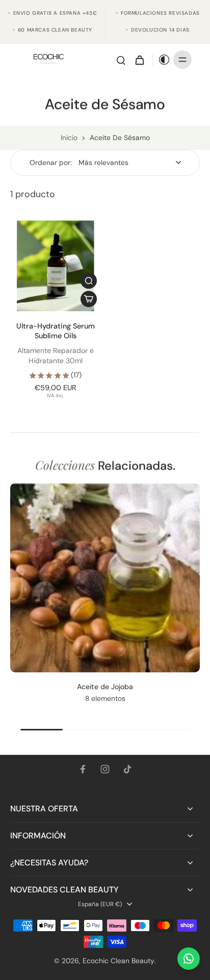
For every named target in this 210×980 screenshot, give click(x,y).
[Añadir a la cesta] (89, 299)
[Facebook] (82, 769)
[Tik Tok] (127, 769)
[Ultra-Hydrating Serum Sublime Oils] (55, 266)
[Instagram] (105, 769)
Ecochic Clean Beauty (118, 960)
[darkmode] (161, 59)
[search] (121, 59)
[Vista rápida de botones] (89, 281)
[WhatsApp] (188, 958)
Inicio (69, 137)
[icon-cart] (139, 59)
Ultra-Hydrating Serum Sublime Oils (55, 330)
